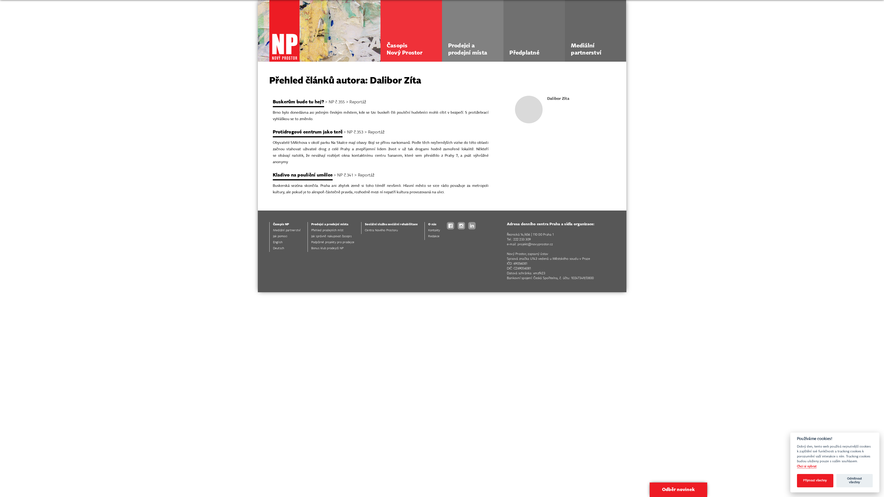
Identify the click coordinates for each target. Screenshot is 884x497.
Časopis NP (281, 224)
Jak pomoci (280, 236)
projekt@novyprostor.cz (535, 244)
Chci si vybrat (807, 466)
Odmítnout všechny (854, 480)
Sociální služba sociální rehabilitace (391, 224)
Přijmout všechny (815, 480)
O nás (432, 224)
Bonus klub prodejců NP (327, 248)
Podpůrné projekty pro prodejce (333, 242)
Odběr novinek (678, 489)
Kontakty (434, 230)
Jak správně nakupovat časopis (331, 236)
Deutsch (278, 248)
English (278, 242)
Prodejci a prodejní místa (329, 224)
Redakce (433, 236)
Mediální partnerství (287, 230)
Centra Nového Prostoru (381, 230)
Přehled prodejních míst (327, 230)
